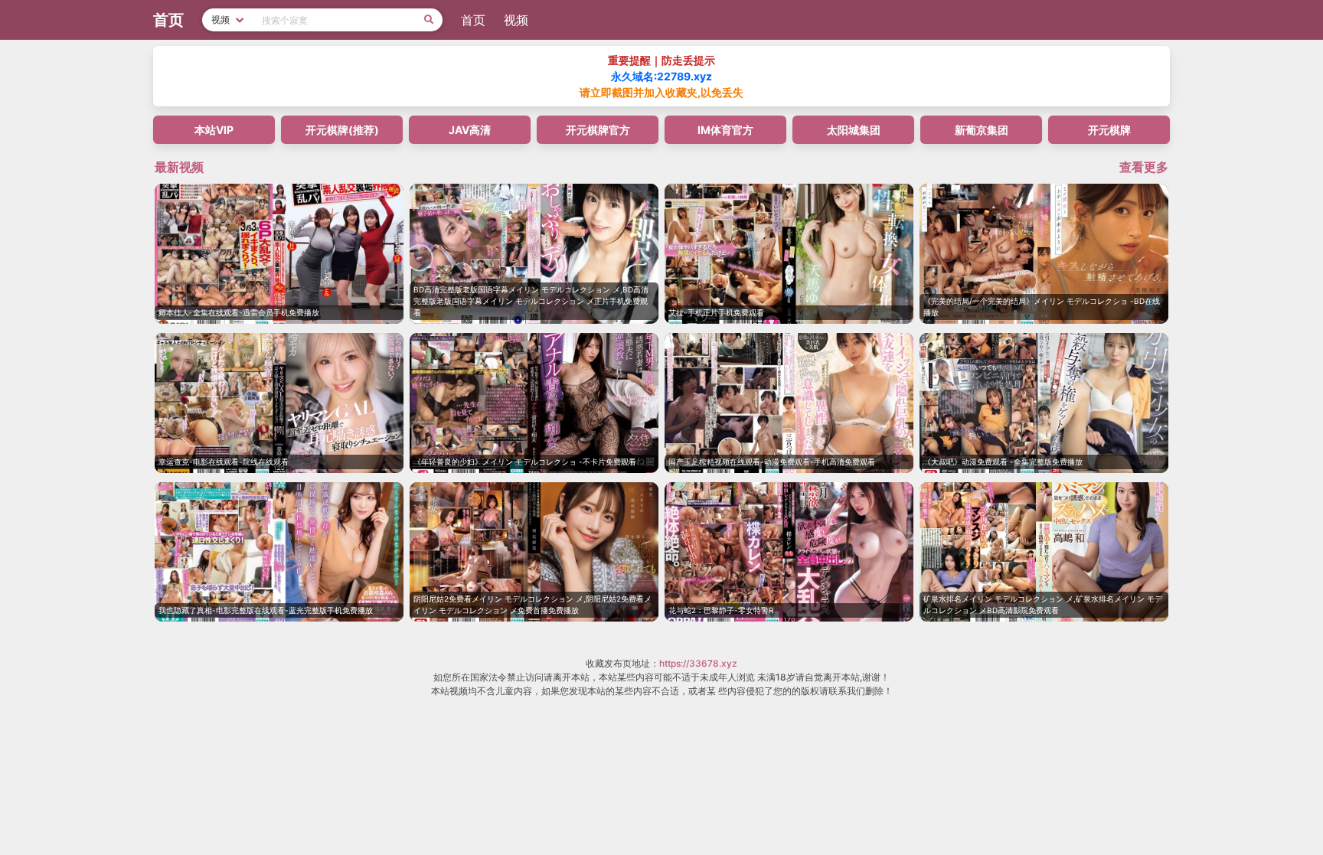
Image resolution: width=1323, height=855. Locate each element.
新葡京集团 (981, 129)
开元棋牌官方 (598, 129)
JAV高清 (470, 129)
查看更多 (1143, 167)
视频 (516, 20)
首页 (473, 20)
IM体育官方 (725, 129)
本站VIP (214, 129)
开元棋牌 (1109, 129)
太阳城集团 (853, 129)
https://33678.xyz (698, 663)
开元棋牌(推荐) (342, 129)
